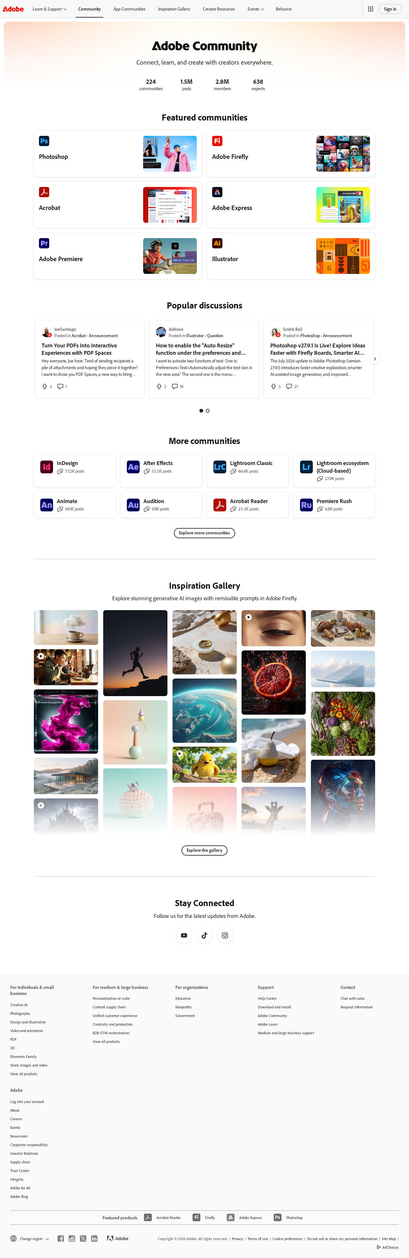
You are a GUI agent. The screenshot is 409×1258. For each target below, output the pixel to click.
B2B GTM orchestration (111, 1032)
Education (183, 998)
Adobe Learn (268, 1024)
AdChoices (390, 1247)
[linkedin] (94, 1238)
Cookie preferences (288, 1238)
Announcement (103, 335)
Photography (20, 1013)
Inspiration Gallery (174, 9)
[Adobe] (13, 9)
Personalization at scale (111, 998)
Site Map (389, 1238)
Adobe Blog (19, 1196)
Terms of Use (258, 1238)
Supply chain (20, 1162)
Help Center (267, 998)
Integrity (17, 1179)
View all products (23, 1073)
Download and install (274, 1007)
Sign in (390, 9)
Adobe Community (272, 1015)
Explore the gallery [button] (204, 850)
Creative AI (18, 1004)
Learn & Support (47, 9)
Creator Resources (219, 9)
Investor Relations (24, 1153)
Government (185, 1015)
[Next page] (375, 359)
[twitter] (83, 1238)
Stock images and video (28, 1065)
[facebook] (61, 1238)
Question (215, 335)
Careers (16, 1118)
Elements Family (23, 1056)
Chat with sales (353, 998)
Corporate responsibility (29, 1144)
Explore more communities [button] (204, 532)
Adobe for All (20, 1187)
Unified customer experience (115, 1015)
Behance (284, 9)
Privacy (237, 1238)
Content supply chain (109, 1007)
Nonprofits (183, 1007)
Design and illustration (28, 1022)
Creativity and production (112, 1024)
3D (12, 1047)
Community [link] (89, 9)
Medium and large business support (286, 1032)
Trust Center (19, 1170)
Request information (357, 1007)
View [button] (86, 637)
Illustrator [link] (195, 335)
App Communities (129, 9)
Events (253, 9)
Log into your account (27, 1101)
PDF (13, 1039)
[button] (371, 9)
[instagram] (72, 1238)
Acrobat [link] (79, 335)
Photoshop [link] (310, 335)
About (14, 1110)
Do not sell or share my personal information (342, 1238)
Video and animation (26, 1030)
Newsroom (18, 1136)
